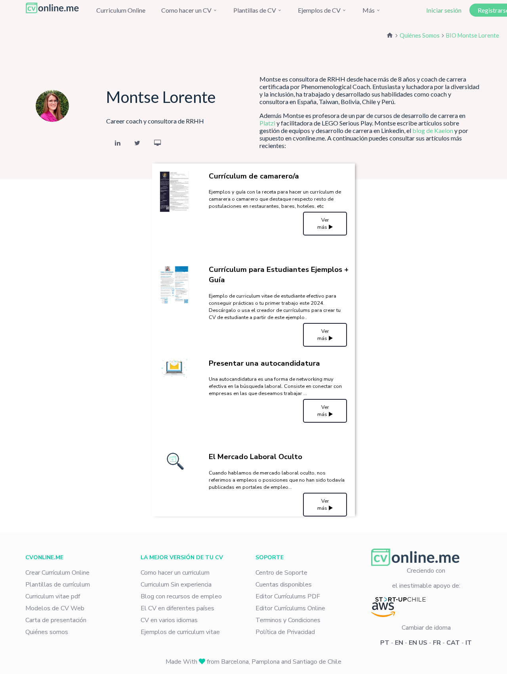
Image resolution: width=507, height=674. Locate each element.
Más (369, 10)
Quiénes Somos (420, 35)
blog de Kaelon (432, 130)
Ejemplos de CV (320, 10)
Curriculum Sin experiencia (176, 584)
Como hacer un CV (187, 10)
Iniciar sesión (443, 10)
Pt (384, 642)
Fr (437, 642)
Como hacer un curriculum (175, 572)
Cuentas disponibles (283, 584)
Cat (453, 642)
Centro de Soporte (281, 572)
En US (418, 642)
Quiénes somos (46, 632)
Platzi (267, 123)
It (468, 642)
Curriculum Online (120, 10)
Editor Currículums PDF (287, 596)
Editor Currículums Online (290, 608)
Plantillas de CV (255, 10)
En (399, 642)
